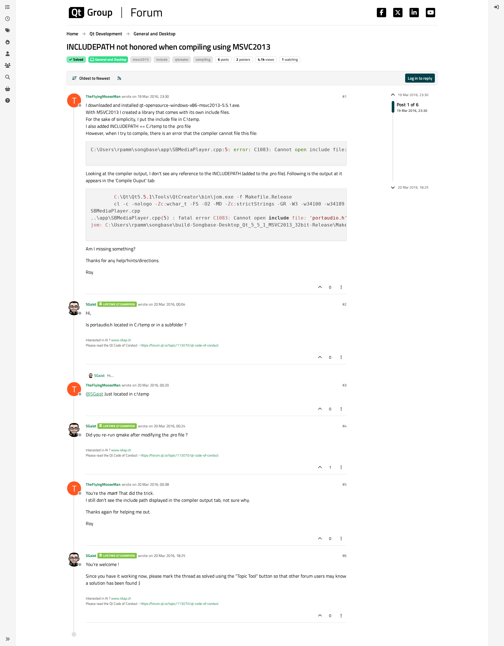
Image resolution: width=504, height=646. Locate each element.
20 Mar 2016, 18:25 (169, 555)
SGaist (91, 304)
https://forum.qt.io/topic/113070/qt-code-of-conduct (179, 345)
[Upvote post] (320, 287)
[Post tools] (341, 287)
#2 (344, 304)
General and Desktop (110, 59)
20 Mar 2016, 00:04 (169, 304)
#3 (344, 385)
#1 (344, 96)
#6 (344, 555)
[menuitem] (496, 7)
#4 (344, 426)
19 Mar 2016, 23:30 (153, 96)
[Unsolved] (7, 100)
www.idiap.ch (121, 340)
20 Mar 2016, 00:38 (153, 484)
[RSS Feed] (119, 78)
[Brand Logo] (115, 12)
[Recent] (7, 18)
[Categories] (7, 7)
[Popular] (7, 42)
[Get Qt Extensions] (7, 88)
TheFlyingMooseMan (103, 96)
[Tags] (7, 30)
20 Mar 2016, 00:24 (169, 426)
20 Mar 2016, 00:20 (153, 385)
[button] (7, 639)
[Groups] (7, 65)
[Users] (7, 53)
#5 (344, 484)
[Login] (496, 7)
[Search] (7, 77)
